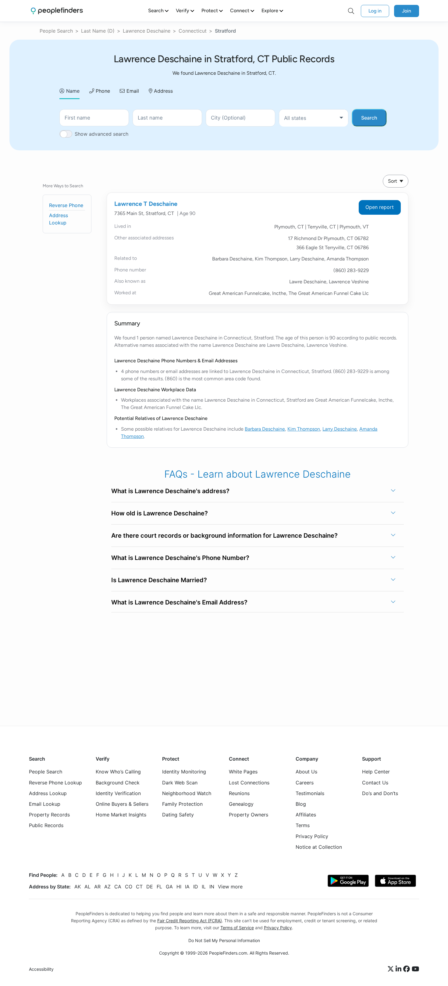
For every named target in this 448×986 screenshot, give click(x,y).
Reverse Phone (66, 205)
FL (159, 887)
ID (195, 887)
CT (139, 887)
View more (230, 887)
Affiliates (306, 815)
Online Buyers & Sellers (122, 804)
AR (97, 887)
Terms (303, 825)
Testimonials (310, 793)
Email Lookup (44, 804)
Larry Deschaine (339, 429)
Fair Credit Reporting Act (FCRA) (189, 920)
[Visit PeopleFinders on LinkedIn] (399, 969)
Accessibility (41, 969)
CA (117, 887)
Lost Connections (249, 783)
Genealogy (241, 804)
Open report (379, 207)
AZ (107, 887)
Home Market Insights (121, 815)
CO (128, 887)
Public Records (46, 825)
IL (204, 887)
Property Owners (248, 815)
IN (211, 887)
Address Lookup (48, 793)
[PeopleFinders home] (57, 10)
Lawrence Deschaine (146, 31)
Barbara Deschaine (265, 429)
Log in (375, 11)
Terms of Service (237, 927)
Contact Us (375, 783)
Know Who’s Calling (118, 772)
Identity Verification (118, 793)
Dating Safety (178, 815)
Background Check (118, 783)
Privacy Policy (312, 836)
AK (77, 887)
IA (187, 887)
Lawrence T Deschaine (145, 203)
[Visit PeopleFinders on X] (391, 969)
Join (406, 11)
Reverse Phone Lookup (55, 783)
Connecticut (193, 31)
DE (149, 887)
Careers (305, 783)
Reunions (239, 793)
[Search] (351, 11)
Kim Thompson (303, 429)
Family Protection (182, 804)
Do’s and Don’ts (380, 793)
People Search (56, 31)
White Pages (243, 772)
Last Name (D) (98, 31)
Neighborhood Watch (186, 793)
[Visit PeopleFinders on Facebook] (407, 969)
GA (169, 887)
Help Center (376, 772)
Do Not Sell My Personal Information (224, 940)
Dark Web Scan (179, 783)
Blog (301, 804)
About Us (306, 772)
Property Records (49, 815)
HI (178, 887)
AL (87, 887)
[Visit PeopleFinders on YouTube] (415, 969)
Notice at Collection (319, 847)
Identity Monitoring (184, 772)
